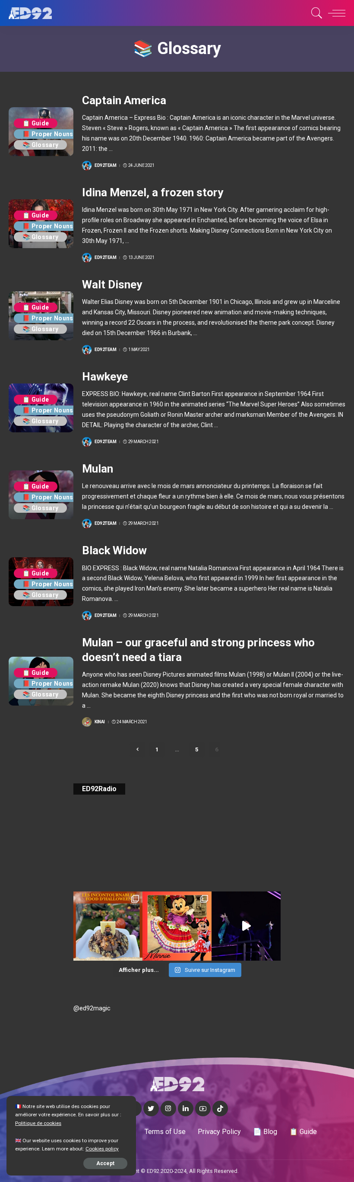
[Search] (315, 13)
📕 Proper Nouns (47, 134)
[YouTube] (203, 1108)
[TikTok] (220, 1108)
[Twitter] (151, 1108)
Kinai (100, 722)
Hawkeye (105, 376)
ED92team (105, 165)
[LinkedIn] (185, 1108)
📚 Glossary (40, 144)
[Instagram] (168, 1108)
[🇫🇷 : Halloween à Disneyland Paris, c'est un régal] (107, 926)
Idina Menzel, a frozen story (152, 192)
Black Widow (114, 550)
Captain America (124, 100)
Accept (105, 1163)
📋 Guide (35, 123)
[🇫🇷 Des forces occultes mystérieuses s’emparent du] (246, 926)
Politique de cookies (38, 1123)
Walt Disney (112, 284)
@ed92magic (92, 1008)
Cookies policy (102, 1149)
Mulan (97, 468)
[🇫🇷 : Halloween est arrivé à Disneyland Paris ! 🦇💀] (177, 926)
